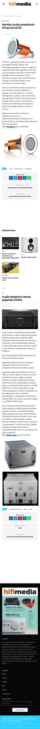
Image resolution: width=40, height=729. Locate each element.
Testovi (4, 678)
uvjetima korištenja (15, 721)
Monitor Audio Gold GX (29, 257)
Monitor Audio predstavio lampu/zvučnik (20, 537)
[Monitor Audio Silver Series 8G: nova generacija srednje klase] (10, 243)
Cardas (25, 509)
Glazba (4, 682)
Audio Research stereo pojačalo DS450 (20, 188)
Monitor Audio (19, 169)
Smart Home (17, 16)
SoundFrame (28, 169)
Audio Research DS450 (15, 509)
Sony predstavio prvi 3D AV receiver (20, 196)
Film (3, 686)
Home (3, 16)
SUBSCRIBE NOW (20, 710)
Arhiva (4, 690)
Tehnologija (10, 16)
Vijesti (4, 674)
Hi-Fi (3, 251)
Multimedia (5, 275)
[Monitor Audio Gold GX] (29, 245)
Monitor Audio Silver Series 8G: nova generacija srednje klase (10, 256)
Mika (20, 528)
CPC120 (11, 169)
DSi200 (30, 509)
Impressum (6, 694)
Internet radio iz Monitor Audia (10, 279)
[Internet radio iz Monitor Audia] (10, 267)
